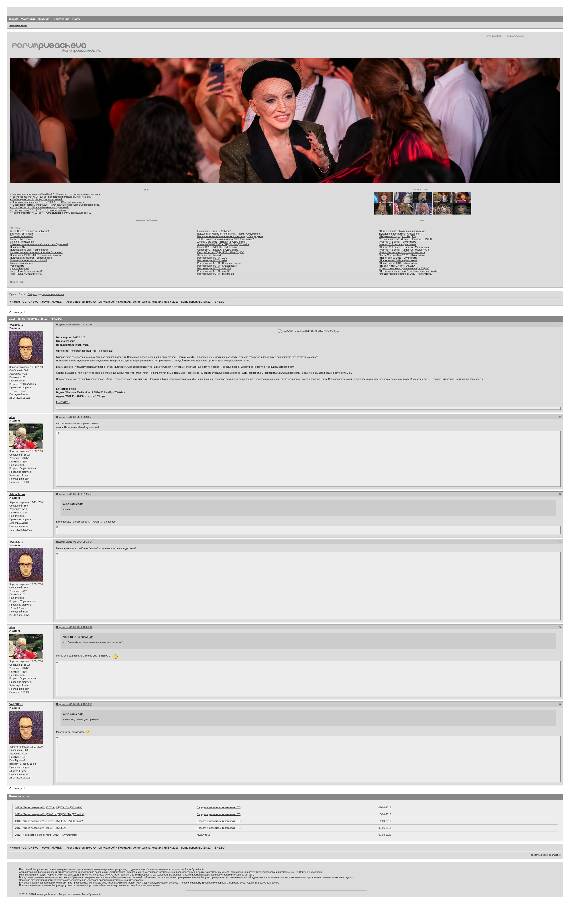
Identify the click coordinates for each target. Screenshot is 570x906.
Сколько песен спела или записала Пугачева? (36, 252)
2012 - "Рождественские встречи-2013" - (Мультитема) (46, 834)
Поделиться (63, 324)
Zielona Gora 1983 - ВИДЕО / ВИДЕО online (221, 241)
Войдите (32, 294)
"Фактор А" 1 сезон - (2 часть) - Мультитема (404, 249)
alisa (12, 417)
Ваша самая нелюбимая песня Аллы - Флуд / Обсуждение (230, 236)
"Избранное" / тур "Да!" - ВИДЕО (397, 236)
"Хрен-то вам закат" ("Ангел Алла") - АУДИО (404, 268)
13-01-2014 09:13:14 (81, 541)
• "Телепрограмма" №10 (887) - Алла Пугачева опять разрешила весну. (50, 212)
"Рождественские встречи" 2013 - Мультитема (405, 273)
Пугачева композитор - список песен (31, 257)
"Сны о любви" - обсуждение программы (402, 231)
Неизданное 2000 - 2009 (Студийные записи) (35, 255)
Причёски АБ (17, 247)
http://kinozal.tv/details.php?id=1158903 (77, 423)
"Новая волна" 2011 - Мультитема (398, 257)
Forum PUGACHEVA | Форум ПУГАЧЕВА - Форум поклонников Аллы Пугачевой (63, 301)
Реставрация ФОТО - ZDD (212, 257)
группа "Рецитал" (19, 268)
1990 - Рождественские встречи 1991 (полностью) (225, 239)
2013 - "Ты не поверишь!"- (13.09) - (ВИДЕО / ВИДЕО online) (49, 821)
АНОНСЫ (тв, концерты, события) (29, 231)
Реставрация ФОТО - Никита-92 (215, 273)
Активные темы (18, 25)
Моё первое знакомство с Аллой (28, 260)
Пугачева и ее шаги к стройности (29, 249)
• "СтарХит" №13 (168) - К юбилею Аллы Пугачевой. (39, 207)
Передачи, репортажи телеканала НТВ (143, 301)
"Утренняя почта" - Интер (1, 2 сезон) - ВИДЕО (405, 239)
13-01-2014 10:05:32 (81, 627)
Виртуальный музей (21, 233)
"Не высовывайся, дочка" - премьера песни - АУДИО (409, 271)
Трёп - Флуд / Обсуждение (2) (26, 271)
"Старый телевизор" (21, 236)
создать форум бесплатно (546, 854)
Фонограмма (17, 265)
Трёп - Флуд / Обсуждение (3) (26, 273)
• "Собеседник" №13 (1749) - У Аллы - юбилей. (36, 199)
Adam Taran (17, 494)
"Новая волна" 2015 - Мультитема (398, 263)
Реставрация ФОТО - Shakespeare (217, 265)
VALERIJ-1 (16, 324)
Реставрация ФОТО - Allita (212, 260)
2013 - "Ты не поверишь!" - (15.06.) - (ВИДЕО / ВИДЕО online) (49, 814)
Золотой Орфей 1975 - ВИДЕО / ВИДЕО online (223, 244)
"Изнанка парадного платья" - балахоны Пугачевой (39, 244)
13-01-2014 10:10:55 (81, 704)
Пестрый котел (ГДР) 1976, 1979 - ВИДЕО (220, 252)
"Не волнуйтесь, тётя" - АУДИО (397, 265)
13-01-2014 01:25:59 (81, 494)
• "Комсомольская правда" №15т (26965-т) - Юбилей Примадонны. (48, 202)
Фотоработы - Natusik (209, 255)
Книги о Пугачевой (20, 239)
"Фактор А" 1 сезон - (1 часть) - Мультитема (404, 247)
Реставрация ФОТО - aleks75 (214, 268)
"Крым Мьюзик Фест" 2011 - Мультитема (402, 255)
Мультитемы (204, 834)
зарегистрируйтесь (53, 294)
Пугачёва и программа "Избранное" (399, 233)
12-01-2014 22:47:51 (81, 324)
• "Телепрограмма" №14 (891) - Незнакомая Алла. (38, 210)
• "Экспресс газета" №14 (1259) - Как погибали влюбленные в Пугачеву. (51, 196)
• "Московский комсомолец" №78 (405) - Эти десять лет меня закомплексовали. (55, 194)
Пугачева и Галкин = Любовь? (214, 231)
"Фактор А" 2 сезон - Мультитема (397, 244)
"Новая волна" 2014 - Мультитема (398, 260)
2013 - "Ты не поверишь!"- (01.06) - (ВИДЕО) (40, 828)
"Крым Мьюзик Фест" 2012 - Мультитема (402, 252)
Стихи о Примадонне (22, 241)
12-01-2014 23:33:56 (81, 417)
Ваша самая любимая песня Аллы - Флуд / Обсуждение (229, 233)
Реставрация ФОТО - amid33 (213, 271)
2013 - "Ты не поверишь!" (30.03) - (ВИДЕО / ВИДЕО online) (48, 807)
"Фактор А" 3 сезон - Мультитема (397, 241)
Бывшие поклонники (21, 263)
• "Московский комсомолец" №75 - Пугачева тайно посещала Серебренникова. (55, 204)
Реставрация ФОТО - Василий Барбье (219, 263)
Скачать (62, 402)
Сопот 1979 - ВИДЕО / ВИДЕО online (217, 249)
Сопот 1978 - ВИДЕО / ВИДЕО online (217, 247)
